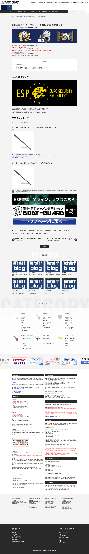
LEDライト (67, 325)
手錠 (21, 340)
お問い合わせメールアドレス (20, 391)
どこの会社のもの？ (19, 64)
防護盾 (44, 325)
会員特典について (16, 534)
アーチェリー (45, 340)
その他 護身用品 (24, 330)
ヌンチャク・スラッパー (70, 340)
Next (78, 361)
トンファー (23, 343)
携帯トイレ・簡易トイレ (70, 322)
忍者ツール (67, 345)
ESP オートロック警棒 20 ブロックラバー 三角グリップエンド (31, 68)
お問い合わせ (55, 11)
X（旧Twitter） (66, 537)
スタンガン (23, 317)
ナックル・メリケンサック (70, 338)
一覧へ (44, 246)
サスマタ (44, 318)
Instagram (65, 535)
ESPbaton (23, 230)
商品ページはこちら (17, 157)
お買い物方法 (15, 532)
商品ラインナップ (19, 66)
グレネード (23, 328)
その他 (66, 347)
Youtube (64, 540)
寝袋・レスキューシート (70, 323)
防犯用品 (46, 234)
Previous (10, 361)
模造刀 (66, 342)
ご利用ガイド (32, 11)
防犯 (22, 234)
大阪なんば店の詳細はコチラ (50, 507)
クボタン (22, 325)
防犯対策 (38, 234)
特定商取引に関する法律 (18, 541)
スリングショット (46, 338)
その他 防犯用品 (46, 327)
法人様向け (44, 11)
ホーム (11, 11)
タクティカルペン (24, 323)
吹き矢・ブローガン (47, 342)
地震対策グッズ (68, 317)
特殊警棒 (48, 230)
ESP (16, 230)
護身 (60, 230)
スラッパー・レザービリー (26, 338)
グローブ (22, 342)
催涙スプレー (23, 318)
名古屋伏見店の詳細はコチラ (67, 508)
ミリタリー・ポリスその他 (26, 348)
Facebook (65, 533)
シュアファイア (24, 345)
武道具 (66, 343)
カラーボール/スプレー (47, 322)
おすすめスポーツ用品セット (48, 343)
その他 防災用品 (68, 328)
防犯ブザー (45, 320)
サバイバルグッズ (68, 318)
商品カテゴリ (20, 11)
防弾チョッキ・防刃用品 (25, 327)
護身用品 (15, 234)
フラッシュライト (24, 347)
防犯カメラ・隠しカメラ (47, 317)
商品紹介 (20, 16)
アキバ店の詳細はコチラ (33, 507)
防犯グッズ (30, 234)
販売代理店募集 (16, 536)
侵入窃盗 (40, 230)
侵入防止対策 (45, 323)
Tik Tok (64, 542)
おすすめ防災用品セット (70, 327)
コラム (17, 16)
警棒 (54, 230)
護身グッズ (67, 230)
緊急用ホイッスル (68, 320)
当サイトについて (16, 538)
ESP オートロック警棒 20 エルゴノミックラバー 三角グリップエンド (32, 67)
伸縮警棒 (32, 230)
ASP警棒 (22, 322)
